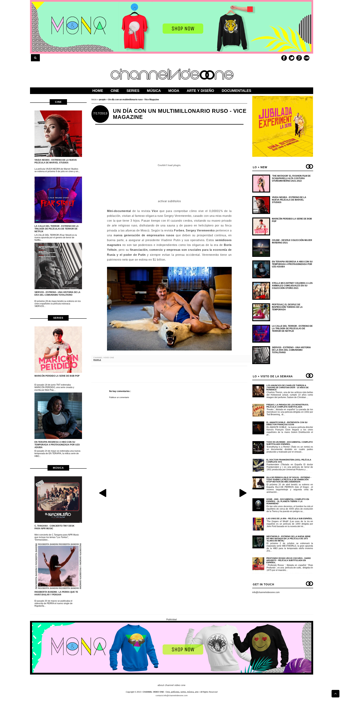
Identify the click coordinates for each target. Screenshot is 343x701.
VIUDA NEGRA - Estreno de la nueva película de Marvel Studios (55, 161)
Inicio (94, 99)
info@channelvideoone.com (266, 592)
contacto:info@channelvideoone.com (172, 695)
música (58, 467)
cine (58, 101)
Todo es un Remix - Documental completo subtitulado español (289, 443)
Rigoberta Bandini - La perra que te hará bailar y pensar (56, 593)
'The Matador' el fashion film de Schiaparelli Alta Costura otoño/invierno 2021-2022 (291, 178)
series (58, 317)
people (97, 360)
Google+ (299, 58)
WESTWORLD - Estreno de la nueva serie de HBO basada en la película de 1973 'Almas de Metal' (288, 538)
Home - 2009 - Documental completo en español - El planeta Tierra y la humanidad (287, 501)
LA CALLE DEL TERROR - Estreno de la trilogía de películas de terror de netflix (56, 229)
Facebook (284, 58)
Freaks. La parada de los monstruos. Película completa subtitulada (287, 406)
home (97, 91)
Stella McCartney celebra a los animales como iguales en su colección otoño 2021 (292, 286)
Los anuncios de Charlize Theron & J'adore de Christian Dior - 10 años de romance (287, 387)
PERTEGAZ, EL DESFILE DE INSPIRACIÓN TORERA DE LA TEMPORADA (287, 307)
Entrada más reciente (103, 492)
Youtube (306, 58)
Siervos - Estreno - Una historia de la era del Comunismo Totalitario (57, 293)
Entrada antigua (242, 492)
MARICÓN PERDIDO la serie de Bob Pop (56, 376)
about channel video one (171, 685)
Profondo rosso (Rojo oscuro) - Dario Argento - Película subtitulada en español (288, 560)
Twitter (291, 58)
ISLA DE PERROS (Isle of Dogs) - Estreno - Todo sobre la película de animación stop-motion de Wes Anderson (288, 479)
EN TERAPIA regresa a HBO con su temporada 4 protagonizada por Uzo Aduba (57, 445)
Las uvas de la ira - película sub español (289, 518)
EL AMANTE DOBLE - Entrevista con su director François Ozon (286, 423)
